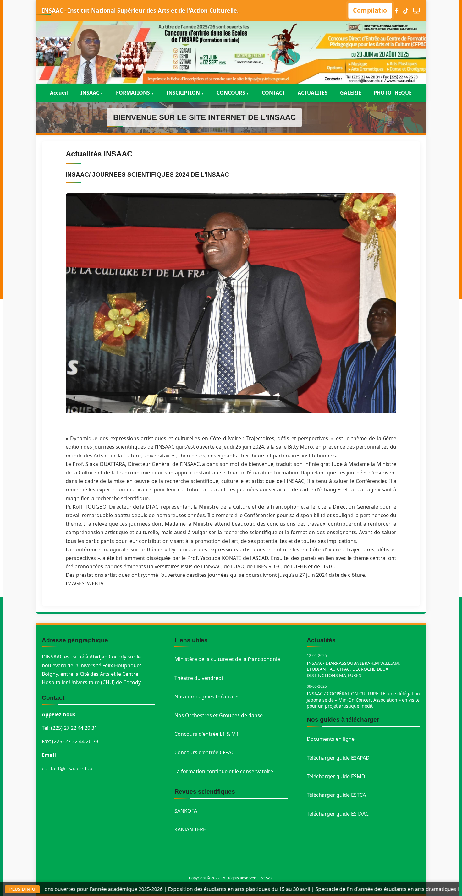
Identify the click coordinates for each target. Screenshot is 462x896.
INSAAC (89, 92)
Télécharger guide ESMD (336, 776)
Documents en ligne (331, 738)
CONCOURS (231, 92)
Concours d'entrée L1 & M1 (206, 733)
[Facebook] (397, 10)
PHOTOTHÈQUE (393, 92)
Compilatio (370, 10)
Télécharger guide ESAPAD (338, 757)
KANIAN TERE (190, 829)
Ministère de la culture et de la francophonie (227, 659)
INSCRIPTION (183, 92)
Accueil (59, 92)
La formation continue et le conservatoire (223, 771)
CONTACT (273, 92)
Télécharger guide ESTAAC (338, 813)
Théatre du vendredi (198, 678)
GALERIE (350, 92)
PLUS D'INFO (22, 889)
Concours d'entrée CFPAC (204, 752)
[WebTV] (416, 10)
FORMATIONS (133, 92)
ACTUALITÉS (312, 92)
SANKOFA (185, 810)
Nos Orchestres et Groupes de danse (218, 715)
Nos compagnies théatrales (207, 696)
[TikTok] (405, 10)
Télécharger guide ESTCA (336, 794)
